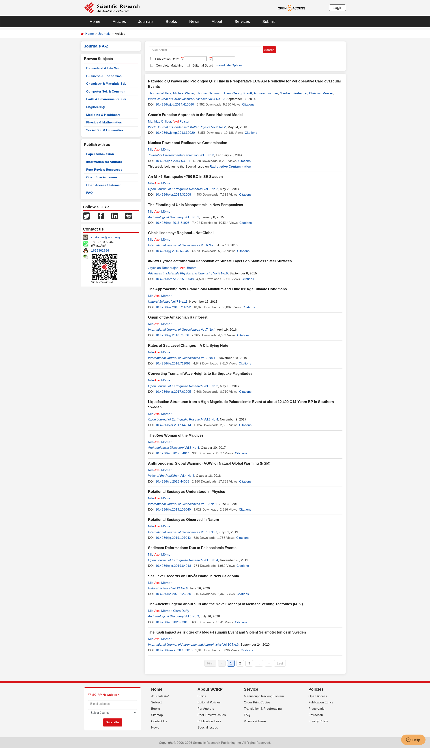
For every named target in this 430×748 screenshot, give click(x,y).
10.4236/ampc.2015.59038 (174, 279)
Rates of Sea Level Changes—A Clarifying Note (188, 345)
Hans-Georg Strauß (238, 93)
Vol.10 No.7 (209, 532)
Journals (145, 21)
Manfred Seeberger (293, 93)
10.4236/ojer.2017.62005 (173, 391)
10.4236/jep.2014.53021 (172, 161)
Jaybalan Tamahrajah (163, 267)
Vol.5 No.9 (220, 273)
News (194, 21)
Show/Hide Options (229, 65)
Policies (316, 689)
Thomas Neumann (209, 93)
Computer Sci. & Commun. (106, 91)
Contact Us (159, 721)
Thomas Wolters (159, 93)
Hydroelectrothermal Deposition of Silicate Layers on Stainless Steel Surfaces (220, 261)
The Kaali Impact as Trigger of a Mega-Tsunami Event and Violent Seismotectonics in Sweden (227, 632)
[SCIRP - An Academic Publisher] (112, 7)
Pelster (181, 121)
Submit (268, 21)
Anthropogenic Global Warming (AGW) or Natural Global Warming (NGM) (209, 463)
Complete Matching (169, 65)
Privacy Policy (318, 721)
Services (242, 21)
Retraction (315, 715)
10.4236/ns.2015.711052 (173, 307)
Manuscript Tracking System (264, 696)
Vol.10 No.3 (230, 644)
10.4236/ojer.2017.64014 (173, 425)
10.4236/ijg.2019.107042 (173, 537)
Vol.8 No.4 (211, 560)
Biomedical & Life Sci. (103, 68)
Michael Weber (183, 93)
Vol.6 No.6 (208, 245)
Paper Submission (100, 154)
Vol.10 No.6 (209, 504)
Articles (119, 21)
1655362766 (100, 250)
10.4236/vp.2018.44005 (172, 481)
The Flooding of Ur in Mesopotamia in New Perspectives (195, 205)
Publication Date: (166, 59)
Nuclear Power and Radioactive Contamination (187, 143)
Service (251, 689)
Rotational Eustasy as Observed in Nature (183, 520)
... (259, 663)
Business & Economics (104, 76)
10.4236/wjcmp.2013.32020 (175, 132)
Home (95, 21)
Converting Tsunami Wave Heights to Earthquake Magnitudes (200, 373)
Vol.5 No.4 (192, 447)
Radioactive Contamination (230, 166)
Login (337, 7)
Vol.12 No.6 (179, 588)
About (217, 21)
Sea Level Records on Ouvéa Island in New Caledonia (193, 576)
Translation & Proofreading (263, 708)
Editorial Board (202, 65)
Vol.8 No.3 (192, 616)
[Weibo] (128, 216)
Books (171, 21)
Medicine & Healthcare (103, 114)
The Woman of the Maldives (176, 435)
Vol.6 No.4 (211, 419)
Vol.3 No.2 (218, 127)
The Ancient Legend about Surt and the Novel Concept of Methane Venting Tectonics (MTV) (225, 604)
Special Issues (208, 727)
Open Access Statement (104, 185)
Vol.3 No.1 (192, 217)
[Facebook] (101, 216)
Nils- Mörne (159, 498)
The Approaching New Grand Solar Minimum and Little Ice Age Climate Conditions (217, 289)
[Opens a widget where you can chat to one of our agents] (413, 740)
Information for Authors (104, 162)
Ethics (202, 696)
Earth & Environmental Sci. (106, 99)
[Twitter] (86, 216)
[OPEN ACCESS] (291, 7)
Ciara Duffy (181, 610)
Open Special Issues (102, 177)
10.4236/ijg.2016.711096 (173, 363)
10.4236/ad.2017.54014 (172, 453)
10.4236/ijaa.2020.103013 (174, 650)
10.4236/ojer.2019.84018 (173, 565)
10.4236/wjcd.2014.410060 (174, 104)
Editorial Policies (209, 702)
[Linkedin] (114, 216)
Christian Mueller (321, 93)
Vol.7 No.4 (208, 329)
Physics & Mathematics (104, 122)
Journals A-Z (160, 696)
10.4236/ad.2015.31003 (172, 222)
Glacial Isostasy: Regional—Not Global (180, 233)
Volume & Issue (255, 721)
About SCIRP (210, 689)
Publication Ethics (320, 702)
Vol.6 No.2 (211, 386)
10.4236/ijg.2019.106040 (173, 509)
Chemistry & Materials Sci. (106, 83)
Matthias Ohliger (159, 121)
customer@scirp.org (105, 237)
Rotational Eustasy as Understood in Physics (186, 492)
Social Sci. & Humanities (104, 130)
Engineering (95, 107)
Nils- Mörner (160, 149)
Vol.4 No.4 (187, 475)
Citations (248, 104)
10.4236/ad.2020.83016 (172, 622)
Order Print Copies (257, 702)
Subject (156, 702)
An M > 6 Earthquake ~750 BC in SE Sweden (185, 177)
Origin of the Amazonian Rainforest (177, 317)
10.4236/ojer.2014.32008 (173, 194)
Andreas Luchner (266, 93)
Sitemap (157, 715)
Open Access (317, 696)
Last (280, 663)
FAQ (89, 192)
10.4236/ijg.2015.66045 (172, 251)
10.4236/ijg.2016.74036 (172, 335)
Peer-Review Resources (104, 169)
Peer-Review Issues (212, 715)
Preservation (317, 708)
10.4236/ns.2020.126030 (173, 594)
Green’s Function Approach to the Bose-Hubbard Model (195, 115)
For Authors (206, 708)
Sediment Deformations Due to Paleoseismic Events (192, 548)
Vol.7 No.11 (179, 301)
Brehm (188, 267)
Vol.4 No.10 (216, 99)
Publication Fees (209, 721)
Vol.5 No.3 (207, 155)
